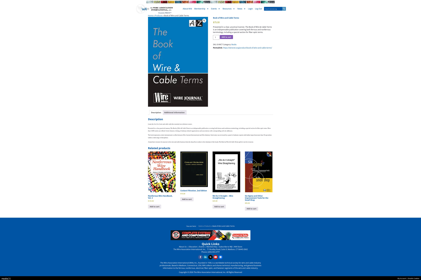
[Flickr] (220, 257)
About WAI (187, 9)
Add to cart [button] (154, 206)
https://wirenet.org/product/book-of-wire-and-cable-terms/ (247, 48)
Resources (227, 9)
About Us (183, 246)
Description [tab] (156, 112)
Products (158, 15)
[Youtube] (215, 257)
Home (150, 15)
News (239, 9)
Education (193, 246)
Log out (258, 9)
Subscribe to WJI (225, 246)
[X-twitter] (210, 257)
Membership (199, 9)
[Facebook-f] (200, 257)
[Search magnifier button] (284, 9)
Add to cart (226, 37)
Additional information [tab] (174, 112)
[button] (204, 21)
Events (214, 9)
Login (250, 9)
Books (233, 44)
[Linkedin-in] (205, 257)
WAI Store (238, 246)
